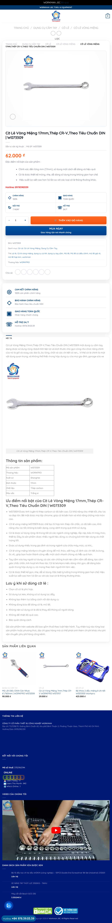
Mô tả (9, 338)
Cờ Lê (65, 28)
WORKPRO (25, 262)
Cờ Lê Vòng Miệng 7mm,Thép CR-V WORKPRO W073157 (55, 692)
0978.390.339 (19, 729)
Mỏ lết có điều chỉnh (79, 253)
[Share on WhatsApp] (18, 272)
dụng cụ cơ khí (40, 253)
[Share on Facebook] (24, 272)
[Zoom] (13, 117)
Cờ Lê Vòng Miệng (86, 28)
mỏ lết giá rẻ (94, 253)
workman (26, 257)
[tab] (9, 338)
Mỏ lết (66, 253)
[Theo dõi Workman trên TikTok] (11, 763)
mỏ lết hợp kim (14, 257)
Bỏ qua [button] (65, 2)
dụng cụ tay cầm (55, 253)
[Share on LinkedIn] (47, 272)
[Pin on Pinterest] (41, 272)
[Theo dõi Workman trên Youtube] (7, 763)
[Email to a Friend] (35, 272)
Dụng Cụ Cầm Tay (45, 28)
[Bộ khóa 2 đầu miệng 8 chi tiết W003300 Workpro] (93, 668)
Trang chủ (21, 28)
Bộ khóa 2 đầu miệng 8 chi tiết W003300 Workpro (90, 692)
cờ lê (14, 253)
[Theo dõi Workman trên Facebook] (4, 763)
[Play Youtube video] (56, 830)
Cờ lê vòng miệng (25, 253)
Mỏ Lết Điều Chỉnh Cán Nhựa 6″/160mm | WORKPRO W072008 (18, 692)
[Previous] (2, 678)
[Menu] (4, 16)
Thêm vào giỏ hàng (71, 220)
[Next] (109, 678)
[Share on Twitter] (30, 272)
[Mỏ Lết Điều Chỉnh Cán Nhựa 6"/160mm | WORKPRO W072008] (19, 668)
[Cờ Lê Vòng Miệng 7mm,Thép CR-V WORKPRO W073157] (56, 668)
